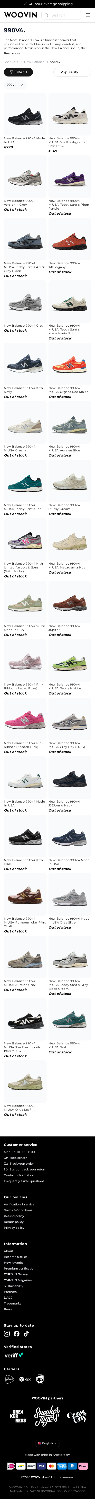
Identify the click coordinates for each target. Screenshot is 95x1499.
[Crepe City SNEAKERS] (76, 1416)
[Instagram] (7, 1334)
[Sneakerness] (18, 1416)
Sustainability (13, 1286)
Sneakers (11, 62)
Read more (12, 53)
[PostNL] (10, 1379)
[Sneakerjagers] (47, 1416)
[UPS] (40, 1379)
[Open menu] (88, 15)
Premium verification (19, 1268)
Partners (10, 1292)
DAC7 (8, 1297)
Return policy (14, 1222)
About (8, 1251)
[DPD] (25, 1379)
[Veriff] (13, 1355)
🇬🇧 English (45, 1443)
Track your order (22, 1163)
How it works (13, 1262)
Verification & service (19, 1204)
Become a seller (15, 1257)
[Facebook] (16, 1334)
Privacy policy (14, 1227)
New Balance (34, 62)
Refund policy (14, 1216)
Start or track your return (28, 1169)
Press (8, 1309)
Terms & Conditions (18, 1210)
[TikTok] (26, 1334)
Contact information (19, 1175)
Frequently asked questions (24, 1181)
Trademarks (12, 1303)
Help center (18, 1158)
